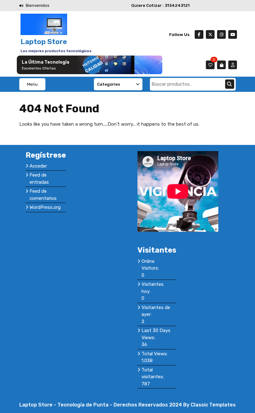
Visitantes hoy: (152, 287)
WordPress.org (45, 207)
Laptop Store (44, 41)
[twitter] (210, 34)
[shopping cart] (221, 65)
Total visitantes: (153, 373)
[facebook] (199, 34)
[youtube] (232, 34)
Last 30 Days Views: (155, 334)
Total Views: (155, 354)
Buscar (229, 84)
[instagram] (221, 34)
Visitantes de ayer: (155, 311)
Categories (108, 84)
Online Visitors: (150, 264)
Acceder (38, 166)
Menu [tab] (32, 84)
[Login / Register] (232, 65)
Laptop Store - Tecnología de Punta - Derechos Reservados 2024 (101, 405)
